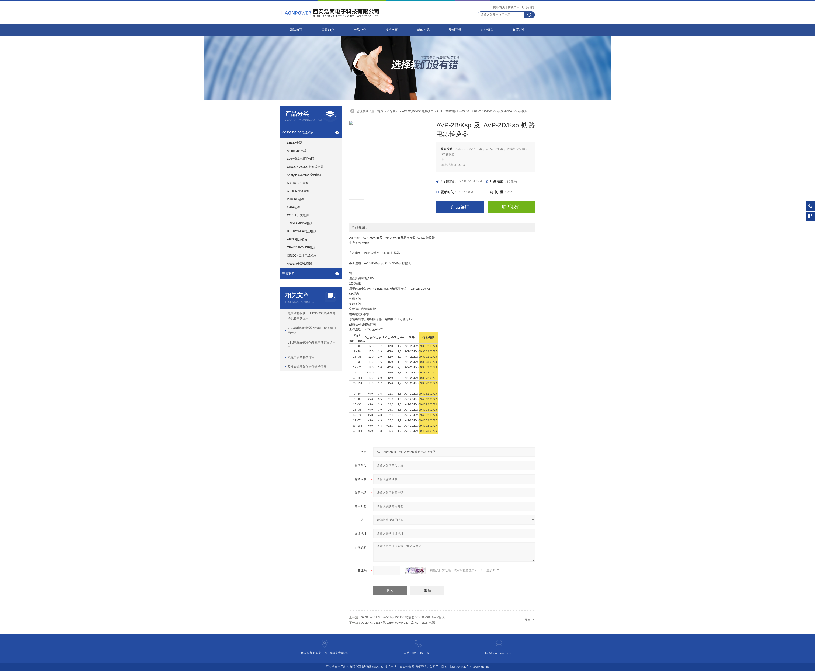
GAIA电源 (293, 207)
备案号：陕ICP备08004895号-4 (451, 666)
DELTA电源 (294, 142)
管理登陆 (422, 666)
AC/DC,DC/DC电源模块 (297, 132)
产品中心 (359, 30)
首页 (380, 111)
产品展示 (393, 111)
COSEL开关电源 (298, 215)
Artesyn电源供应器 (299, 263)
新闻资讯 (423, 30)
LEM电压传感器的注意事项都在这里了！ (312, 345)
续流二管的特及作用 (301, 357)
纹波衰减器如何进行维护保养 (307, 366)
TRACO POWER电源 (301, 247)
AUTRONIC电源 (297, 183)
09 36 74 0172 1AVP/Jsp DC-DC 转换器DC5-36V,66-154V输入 (403, 617)
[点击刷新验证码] (415, 570)
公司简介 (328, 30)
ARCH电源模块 (297, 239)
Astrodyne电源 (296, 150)
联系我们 (528, 7)
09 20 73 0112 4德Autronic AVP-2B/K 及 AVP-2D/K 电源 (398, 622)
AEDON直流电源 (298, 191)
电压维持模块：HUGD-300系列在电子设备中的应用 (311, 316)
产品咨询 (460, 206)
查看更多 (288, 273)
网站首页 (499, 7)
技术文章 (391, 30)
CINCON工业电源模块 (301, 255)
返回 (528, 619)
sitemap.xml (481, 666)
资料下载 (455, 30)
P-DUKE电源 (295, 199)
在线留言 (514, 7)
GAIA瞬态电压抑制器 (301, 158)
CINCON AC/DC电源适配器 (305, 166)
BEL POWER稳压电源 (301, 231)
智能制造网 (406, 666)
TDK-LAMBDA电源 (299, 223)
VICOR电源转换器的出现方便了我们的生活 (312, 330)
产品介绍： (359, 227)
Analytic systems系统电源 (304, 175)
